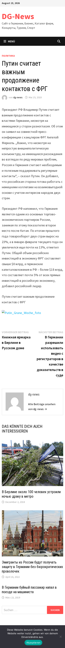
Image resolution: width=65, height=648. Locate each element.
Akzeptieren (33, 642)
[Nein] (60, 636)
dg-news (18, 97)
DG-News (18, 16)
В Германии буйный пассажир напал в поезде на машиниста (29, 589)
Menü (11, 41)
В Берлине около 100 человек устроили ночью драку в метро (31, 494)
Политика (8, 55)
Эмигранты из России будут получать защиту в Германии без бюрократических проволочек (32, 566)
